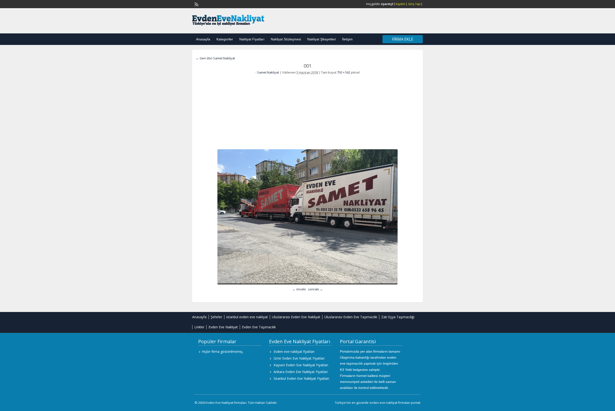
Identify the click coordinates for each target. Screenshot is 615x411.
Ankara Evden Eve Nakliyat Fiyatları (301, 371)
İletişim (347, 39)
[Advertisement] (307, 110)
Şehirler (216, 317)
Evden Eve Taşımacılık (259, 327)
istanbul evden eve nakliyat (247, 317)
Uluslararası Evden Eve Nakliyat (296, 317)
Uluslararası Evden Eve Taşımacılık (350, 317)
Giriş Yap (414, 4)
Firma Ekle (402, 39)
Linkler (199, 327)
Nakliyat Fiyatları (251, 39)
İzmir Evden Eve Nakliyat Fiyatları (299, 358)
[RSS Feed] (196, 4)
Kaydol (400, 4)
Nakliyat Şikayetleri (321, 39)
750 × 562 (343, 72)
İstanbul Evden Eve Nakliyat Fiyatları (301, 378)
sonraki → (315, 289)
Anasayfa (203, 39)
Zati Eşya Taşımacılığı (397, 317)
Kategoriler (224, 39)
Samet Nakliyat (268, 72)
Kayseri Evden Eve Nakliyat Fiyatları (301, 365)
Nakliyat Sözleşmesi (286, 39)
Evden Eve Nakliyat (223, 327)
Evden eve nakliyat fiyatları (294, 351)
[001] (307, 216)
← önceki (299, 289)
